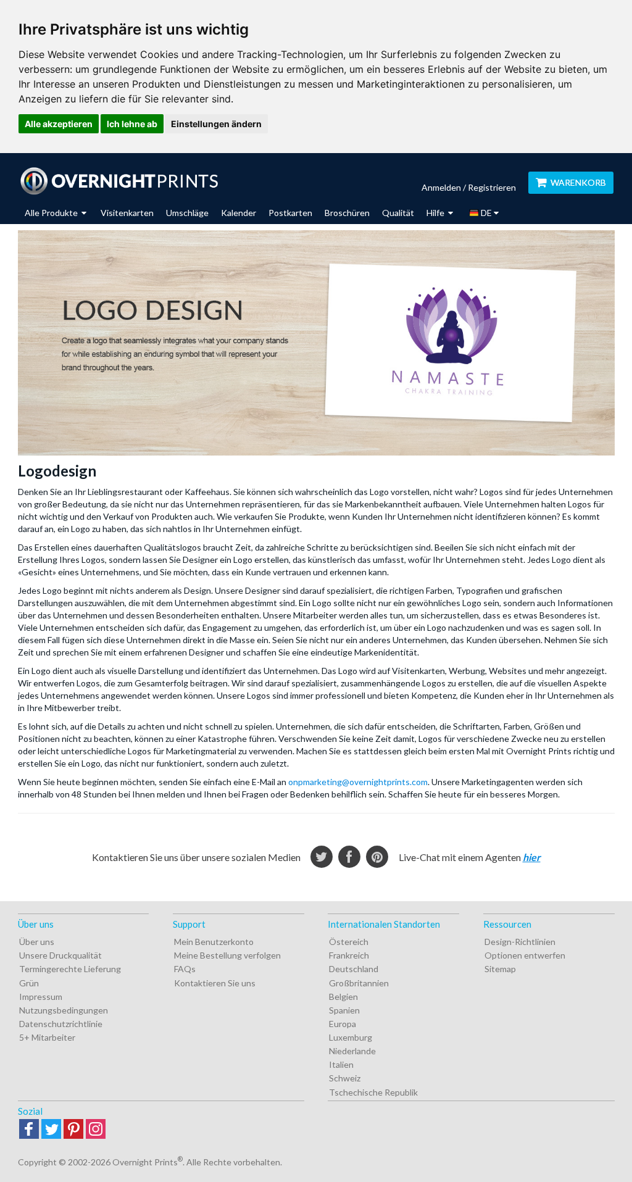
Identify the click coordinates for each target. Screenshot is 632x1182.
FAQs (185, 968)
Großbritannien (359, 983)
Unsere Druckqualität (60, 955)
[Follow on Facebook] (29, 1130)
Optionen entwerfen (524, 955)
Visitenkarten (127, 212)
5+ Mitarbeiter (47, 1037)
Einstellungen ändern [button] (216, 124)
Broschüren (347, 212)
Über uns (36, 941)
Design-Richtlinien (519, 941)
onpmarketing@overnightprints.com (358, 781)
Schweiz (344, 1078)
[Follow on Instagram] (96, 1130)
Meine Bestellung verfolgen (227, 955)
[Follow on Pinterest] (73, 1130)
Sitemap (500, 968)
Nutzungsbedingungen (63, 1010)
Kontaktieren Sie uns (215, 983)
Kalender (238, 212)
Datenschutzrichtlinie (60, 1023)
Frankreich (349, 955)
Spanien (344, 1010)
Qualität (398, 212)
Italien (341, 1064)
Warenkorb (578, 182)
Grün (29, 983)
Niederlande (352, 1051)
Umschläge (187, 212)
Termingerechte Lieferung (70, 968)
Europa (342, 1023)
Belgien (343, 996)
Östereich (348, 941)
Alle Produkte (52, 212)
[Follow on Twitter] (51, 1130)
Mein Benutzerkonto (214, 941)
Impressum (40, 996)
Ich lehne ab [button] (132, 124)
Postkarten (290, 212)
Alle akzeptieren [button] (59, 124)
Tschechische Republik (373, 1092)
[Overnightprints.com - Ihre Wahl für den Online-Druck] (119, 180)
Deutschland (353, 968)
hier (532, 857)
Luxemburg (350, 1037)
